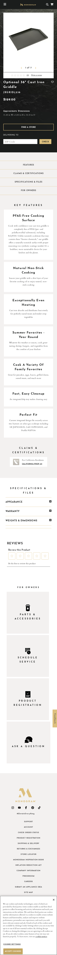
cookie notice (41, 936)
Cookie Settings (12, 944)
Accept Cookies (13, 951)
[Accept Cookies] (54, 900)
